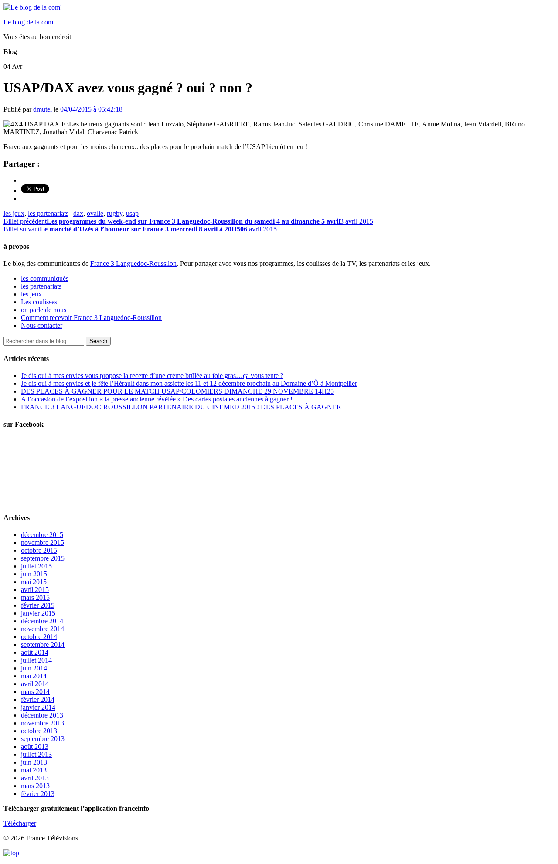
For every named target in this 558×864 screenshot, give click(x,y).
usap (132, 213)
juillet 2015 (36, 566)
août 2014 (34, 652)
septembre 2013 (43, 738)
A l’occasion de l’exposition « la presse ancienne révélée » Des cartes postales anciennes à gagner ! (157, 399)
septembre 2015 (43, 558)
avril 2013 (35, 778)
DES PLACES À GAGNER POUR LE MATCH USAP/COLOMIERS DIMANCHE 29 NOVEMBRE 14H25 (177, 391)
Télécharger (19, 823)
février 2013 (37, 793)
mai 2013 (34, 770)
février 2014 (37, 699)
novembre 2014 (42, 629)
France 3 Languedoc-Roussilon (133, 263)
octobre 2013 (39, 731)
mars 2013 (35, 785)
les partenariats (48, 213)
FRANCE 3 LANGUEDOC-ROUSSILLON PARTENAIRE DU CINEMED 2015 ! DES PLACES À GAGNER (181, 407)
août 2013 (34, 746)
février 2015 (37, 605)
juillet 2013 (36, 754)
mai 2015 (34, 581)
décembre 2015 (42, 534)
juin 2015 (34, 574)
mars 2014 (35, 691)
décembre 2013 (42, 715)
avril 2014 (35, 683)
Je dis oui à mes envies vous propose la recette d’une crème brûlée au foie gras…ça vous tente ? (152, 375)
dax (78, 213)
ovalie (95, 213)
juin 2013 (34, 762)
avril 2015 (35, 589)
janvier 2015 (38, 613)
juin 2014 (34, 668)
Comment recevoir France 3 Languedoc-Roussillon (91, 317)
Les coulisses (39, 302)
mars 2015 (35, 597)
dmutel (42, 109)
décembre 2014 (42, 621)
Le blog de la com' (28, 22)
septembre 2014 (43, 644)
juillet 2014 (36, 660)
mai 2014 (34, 676)
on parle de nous (43, 309)
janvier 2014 (38, 707)
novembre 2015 (42, 542)
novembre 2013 (42, 723)
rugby (114, 213)
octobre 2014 (39, 636)
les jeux (13, 213)
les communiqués (44, 278)
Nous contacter (41, 325)
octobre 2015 (39, 550)
